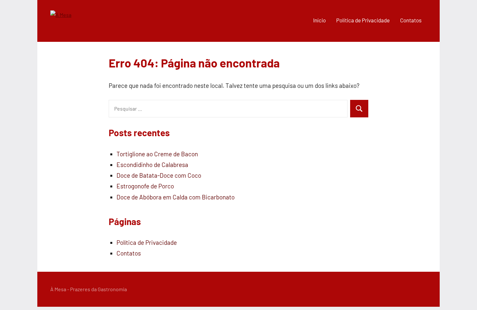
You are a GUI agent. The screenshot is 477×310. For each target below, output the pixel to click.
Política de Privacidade (363, 20)
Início (319, 20)
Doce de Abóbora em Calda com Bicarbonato (175, 197)
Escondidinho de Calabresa (152, 164)
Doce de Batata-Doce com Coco (158, 175)
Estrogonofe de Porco (145, 186)
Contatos (411, 20)
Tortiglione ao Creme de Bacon (157, 154)
